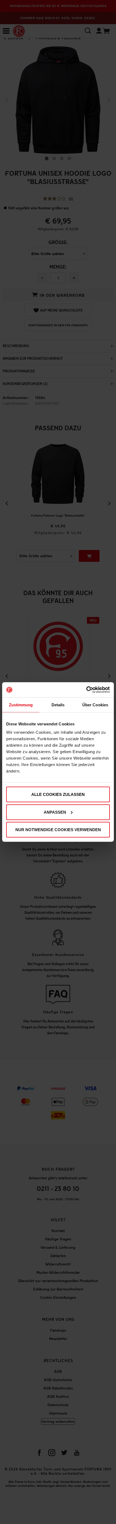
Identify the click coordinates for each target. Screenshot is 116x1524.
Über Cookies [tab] (95, 704)
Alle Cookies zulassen (58, 794)
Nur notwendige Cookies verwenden (58, 829)
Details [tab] (58, 704)
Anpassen (55, 812)
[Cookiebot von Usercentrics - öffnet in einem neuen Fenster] (86, 689)
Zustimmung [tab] (21, 704)
